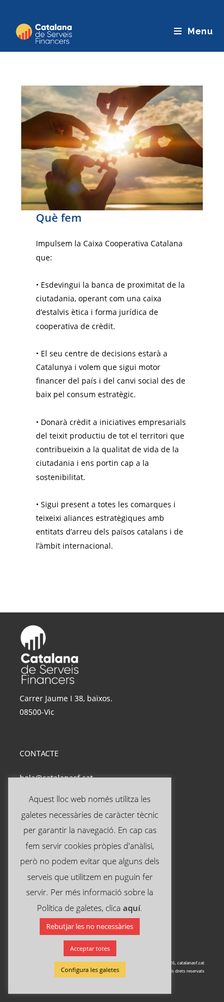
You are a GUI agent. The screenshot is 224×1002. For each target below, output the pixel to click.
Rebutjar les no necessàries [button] (89, 926)
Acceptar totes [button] (90, 948)
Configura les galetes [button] (90, 969)
